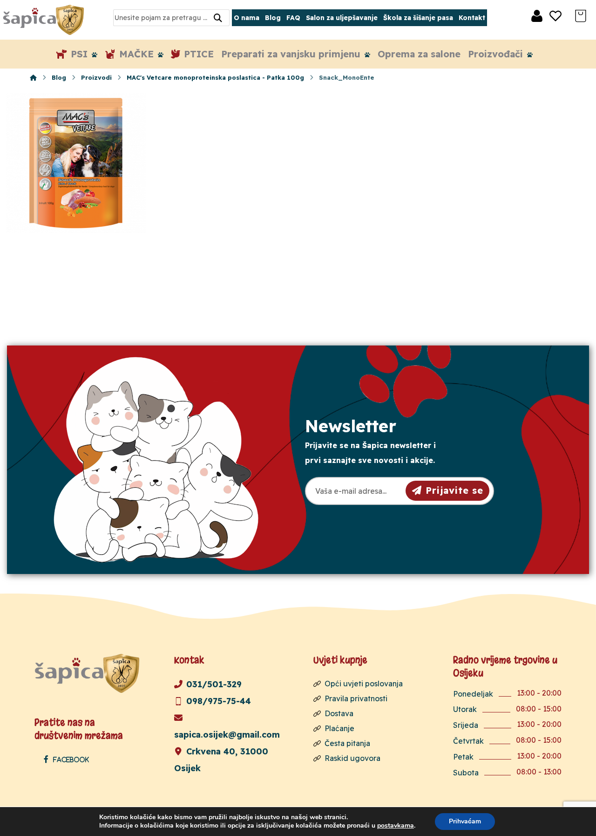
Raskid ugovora (352, 758)
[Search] (218, 18)
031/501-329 (214, 684)
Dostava (339, 713)
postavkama (395, 826)
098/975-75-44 (218, 701)
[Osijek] (45, 20)
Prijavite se (454, 490)
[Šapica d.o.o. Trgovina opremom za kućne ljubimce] (33, 77)
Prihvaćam (465, 821)
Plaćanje (339, 728)
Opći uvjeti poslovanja (364, 683)
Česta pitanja (347, 743)
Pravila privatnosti (356, 698)
